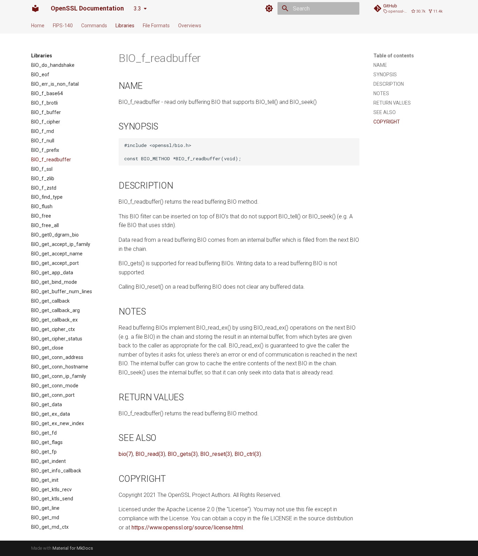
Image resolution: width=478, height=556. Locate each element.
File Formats (156, 25)
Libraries (124, 25)
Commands (94, 25)
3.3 (137, 8)
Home (37, 25)
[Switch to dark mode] (269, 8)
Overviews (189, 25)
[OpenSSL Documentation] (35, 8)
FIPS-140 (63, 25)
